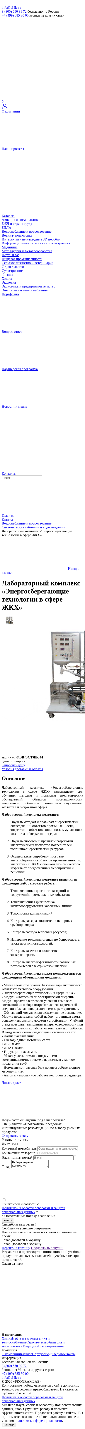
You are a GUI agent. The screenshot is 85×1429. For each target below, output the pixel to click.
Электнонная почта (17, 1157)
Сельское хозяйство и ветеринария (27, 263)
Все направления (51, 1346)
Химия (7, 278)
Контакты (68, 1354)
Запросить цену (13, 765)
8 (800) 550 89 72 (14, 11)
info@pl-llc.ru (11, 7)
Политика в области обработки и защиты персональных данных (32, 1399)
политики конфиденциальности (38, 1420)
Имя (6, 1144)
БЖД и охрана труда (17, 223)
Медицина (9, 247)
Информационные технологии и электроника (36, 243)
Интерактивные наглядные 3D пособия (31, 239)
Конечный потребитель (19, 1148)
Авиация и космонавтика (20, 220)
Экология (9, 282)
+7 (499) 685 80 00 (15, 15)
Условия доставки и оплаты (22, 769)
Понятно (8, 1425)
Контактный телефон (18, 1153)
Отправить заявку (15, 1136)
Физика (7, 274)
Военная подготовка (17, 235)
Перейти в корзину (16, 1248)
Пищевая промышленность (22, 259)
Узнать (7, 1220)
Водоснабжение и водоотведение (26, 231)
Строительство (13, 267)
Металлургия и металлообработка (27, 251)
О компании (11, 1354)
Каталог (26, 1354)
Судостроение (12, 270)
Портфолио (40, 1354)
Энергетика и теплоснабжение (25, 290)
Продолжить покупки (47, 1248)
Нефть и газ (10, 255)
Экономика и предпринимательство (28, 286)
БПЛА (6, 227)
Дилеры (55, 1354)
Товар (6, 1166)
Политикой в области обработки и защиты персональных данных (33, 1210)
